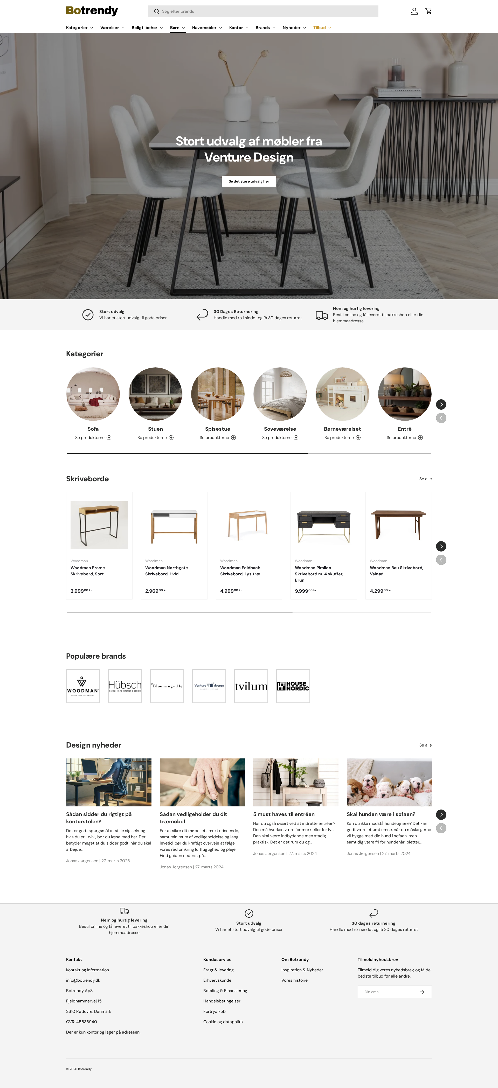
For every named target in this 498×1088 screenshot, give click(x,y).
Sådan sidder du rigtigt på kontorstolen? (99, 818)
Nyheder (292, 27)
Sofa (93, 429)
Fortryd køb (214, 1011)
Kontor (236, 27)
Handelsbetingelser (221, 1001)
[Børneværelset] (342, 394)
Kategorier (77, 27)
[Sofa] (93, 394)
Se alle (425, 479)
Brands (263, 27)
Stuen (155, 429)
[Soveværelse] (280, 394)
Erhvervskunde (217, 980)
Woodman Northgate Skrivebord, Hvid (166, 571)
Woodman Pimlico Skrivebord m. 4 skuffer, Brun (319, 574)
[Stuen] (155, 394)
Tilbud (319, 27)
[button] (428, 11)
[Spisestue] (218, 394)
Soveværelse (280, 429)
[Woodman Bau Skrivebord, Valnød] (398, 525)
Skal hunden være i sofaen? (381, 814)
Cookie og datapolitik (223, 1021)
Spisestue (217, 429)
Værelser (109, 27)
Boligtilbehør (144, 27)
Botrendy (85, 1069)
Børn (174, 27)
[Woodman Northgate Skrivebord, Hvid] (174, 525)
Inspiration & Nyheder (302, 970)
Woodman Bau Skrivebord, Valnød (396, 571)
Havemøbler (204, 27)
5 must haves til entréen (284, 814)
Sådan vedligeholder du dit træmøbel (193, 818)
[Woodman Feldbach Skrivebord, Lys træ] (249, 525)
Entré (405, 429)
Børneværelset (342, 429)
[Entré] (405, 394)
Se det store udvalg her (249, 181)
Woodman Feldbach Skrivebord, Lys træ (240, 571)
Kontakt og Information (87, 970)
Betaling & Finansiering (225, 990)
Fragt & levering (218, 970)
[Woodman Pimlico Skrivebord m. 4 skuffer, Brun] (323, 525)
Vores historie (294, 980)
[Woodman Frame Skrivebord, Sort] (99, 525)
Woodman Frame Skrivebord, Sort (88, 571)
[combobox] (263, 11)
